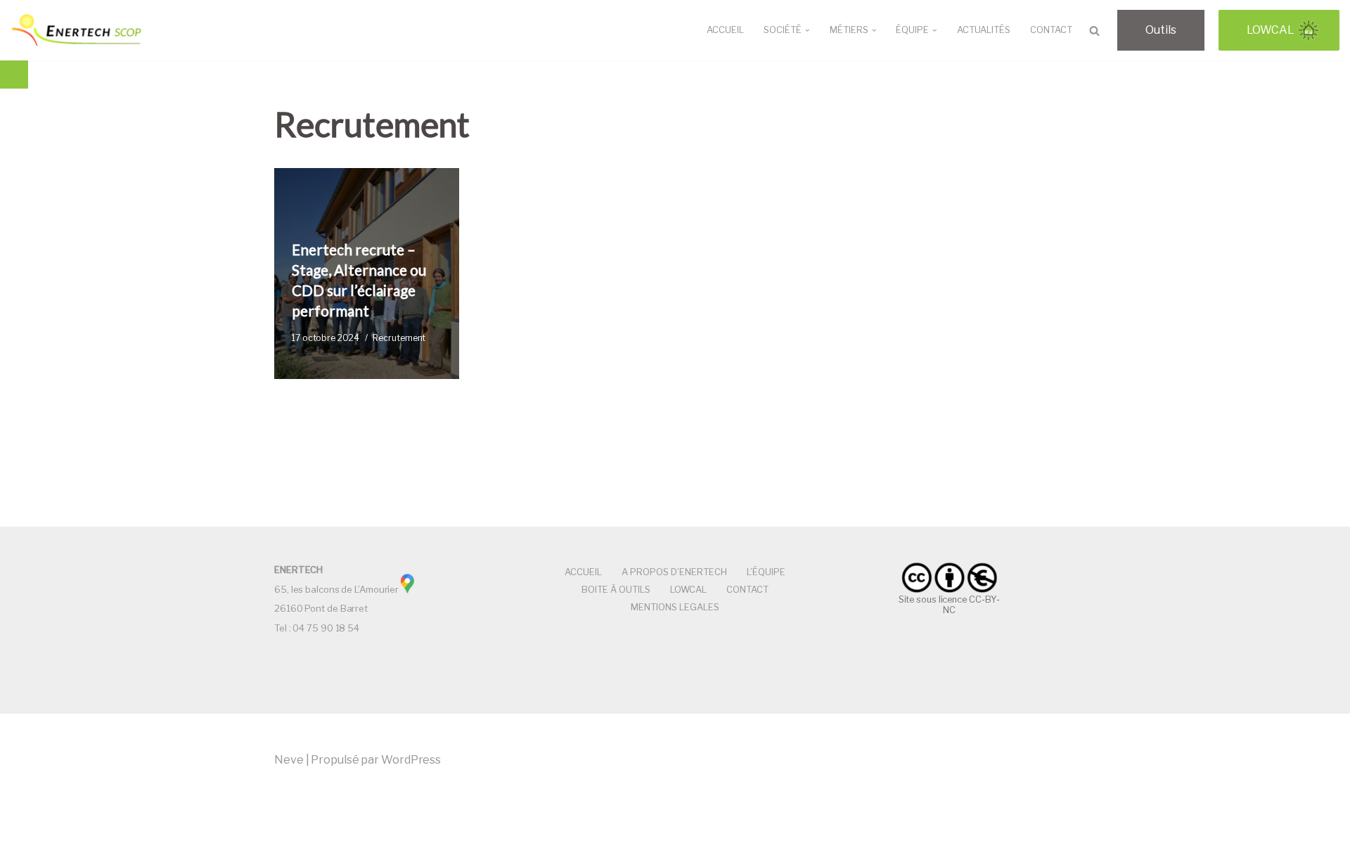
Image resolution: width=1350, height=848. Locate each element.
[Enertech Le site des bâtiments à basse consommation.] (77, 30)
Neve (289, 759)
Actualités (983, 30)
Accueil (725, 30)
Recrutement (399, 338)
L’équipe (766, 572)
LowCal (1270, 30)
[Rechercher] (1094, 30)
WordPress (411, 759)
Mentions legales (675, 607)
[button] (807, 30)
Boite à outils (615, 589)
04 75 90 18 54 (325, 628)
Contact (1051, 30)
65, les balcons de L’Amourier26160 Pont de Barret (336, 589)
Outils (1160, 30)
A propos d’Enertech (674, 572)
